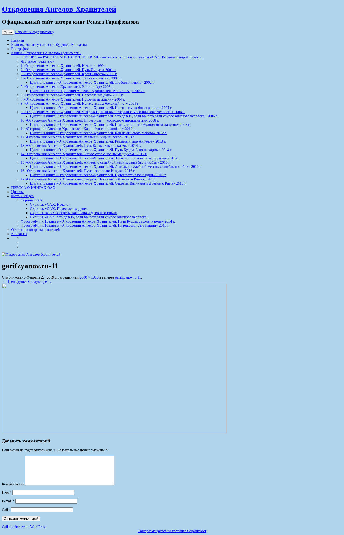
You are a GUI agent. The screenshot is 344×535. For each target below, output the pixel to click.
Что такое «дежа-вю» (37, 61)
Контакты (19, 234)
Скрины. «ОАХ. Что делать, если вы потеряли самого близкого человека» (89, 217)
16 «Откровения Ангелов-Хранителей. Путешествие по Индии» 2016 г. (78, 171)
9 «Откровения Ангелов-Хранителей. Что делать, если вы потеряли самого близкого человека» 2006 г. (103, 112)
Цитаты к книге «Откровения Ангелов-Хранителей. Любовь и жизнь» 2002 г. (92, 82)
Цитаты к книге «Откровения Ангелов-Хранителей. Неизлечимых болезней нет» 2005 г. (101, 108)
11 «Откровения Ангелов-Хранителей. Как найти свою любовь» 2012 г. (78, 129)
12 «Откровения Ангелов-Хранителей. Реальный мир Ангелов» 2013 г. (78, 137)
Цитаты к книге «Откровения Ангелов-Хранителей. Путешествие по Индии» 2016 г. (98, 175)
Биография (20, 49)
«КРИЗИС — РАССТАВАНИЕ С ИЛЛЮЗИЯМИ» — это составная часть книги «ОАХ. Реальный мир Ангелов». (111, 57)
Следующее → (39, 282)
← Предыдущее (14, 282)
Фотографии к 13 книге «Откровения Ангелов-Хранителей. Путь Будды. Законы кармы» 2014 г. (98, 221)
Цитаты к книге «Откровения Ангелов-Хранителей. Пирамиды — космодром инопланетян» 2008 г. (110, 124)
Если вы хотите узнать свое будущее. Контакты (49, 45)
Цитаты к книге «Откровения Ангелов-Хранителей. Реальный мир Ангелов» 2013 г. (98, 141)
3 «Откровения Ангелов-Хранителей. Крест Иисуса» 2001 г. (69, 74)
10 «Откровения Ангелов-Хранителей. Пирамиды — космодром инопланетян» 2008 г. (90, 120)
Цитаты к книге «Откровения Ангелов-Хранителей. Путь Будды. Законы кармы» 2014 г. (101, 150)
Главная (17, 40)
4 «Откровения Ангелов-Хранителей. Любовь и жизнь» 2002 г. (71, 78)
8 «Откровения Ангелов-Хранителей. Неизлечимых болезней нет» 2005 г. (80, 103)
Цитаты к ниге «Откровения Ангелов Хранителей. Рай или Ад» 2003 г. (87, 91)
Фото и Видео (22, 196)
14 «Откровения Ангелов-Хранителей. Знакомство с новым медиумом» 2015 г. (84, 154)
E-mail (8, 501)
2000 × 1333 (89, 277)
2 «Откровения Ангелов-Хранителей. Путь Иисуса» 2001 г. (68, 70)
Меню (8, 32)
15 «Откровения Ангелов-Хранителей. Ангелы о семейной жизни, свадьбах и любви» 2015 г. (96, 162)
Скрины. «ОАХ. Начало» (50, 204)
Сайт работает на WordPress (24, 527)
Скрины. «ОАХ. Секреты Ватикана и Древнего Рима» (73, 213)
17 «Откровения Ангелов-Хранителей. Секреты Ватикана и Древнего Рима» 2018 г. (88, 179)
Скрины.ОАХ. (32, 200)
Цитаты (17, 192)
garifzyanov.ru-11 (128, 277)
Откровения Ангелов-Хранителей (59, 9)
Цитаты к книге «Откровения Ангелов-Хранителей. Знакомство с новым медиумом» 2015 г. (104, 158)
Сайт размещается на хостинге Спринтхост (172, 531)
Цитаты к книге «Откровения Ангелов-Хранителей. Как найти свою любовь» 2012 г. (98, 133)
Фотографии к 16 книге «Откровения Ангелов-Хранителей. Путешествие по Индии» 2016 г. (95, 225)
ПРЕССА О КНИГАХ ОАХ (33, 188)
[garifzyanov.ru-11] (114, 432)
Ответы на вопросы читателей (35, 230)
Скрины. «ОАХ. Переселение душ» (58, 209)
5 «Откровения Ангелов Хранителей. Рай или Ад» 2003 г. (67, 87)
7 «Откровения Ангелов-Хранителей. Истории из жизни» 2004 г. (73, 99)
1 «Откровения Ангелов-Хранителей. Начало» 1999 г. (64, 66)
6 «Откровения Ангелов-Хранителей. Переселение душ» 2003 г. (72, 95)
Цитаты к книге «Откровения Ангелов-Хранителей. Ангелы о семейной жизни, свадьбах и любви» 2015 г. (116, 167)
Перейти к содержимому (34, 32)
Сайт (6, 510)
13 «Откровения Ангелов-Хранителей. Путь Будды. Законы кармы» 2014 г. (81, 145)
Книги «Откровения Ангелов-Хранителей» (46, 53)
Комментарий (13, 484)
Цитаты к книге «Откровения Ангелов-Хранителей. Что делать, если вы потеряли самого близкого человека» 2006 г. (124, 116)
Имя (6, 492)
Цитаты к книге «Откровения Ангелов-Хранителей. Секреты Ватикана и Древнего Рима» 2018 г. (108, 183)
